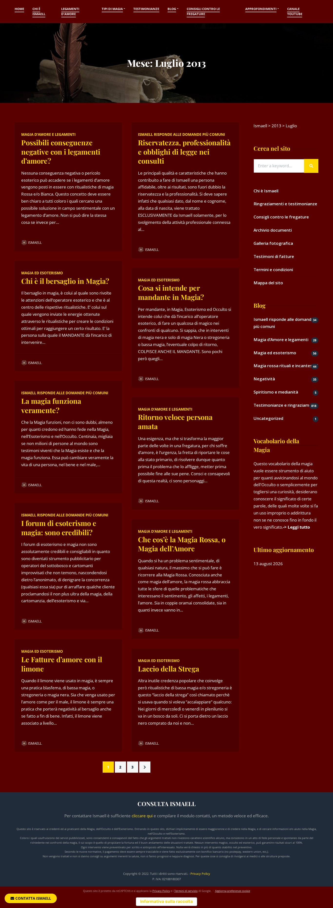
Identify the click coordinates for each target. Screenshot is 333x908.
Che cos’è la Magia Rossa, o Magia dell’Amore (181, 544)
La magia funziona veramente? (51, 405)
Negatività (264, 379)
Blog (171, 9)
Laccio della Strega (168, 668)
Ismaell (35, 242)
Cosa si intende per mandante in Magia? (171, 292)
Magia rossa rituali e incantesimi (286, 365)
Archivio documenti (273, 230)
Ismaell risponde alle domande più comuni (64, 392)
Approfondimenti (260, 9)
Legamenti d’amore (70, 11)
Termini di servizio (186, 891)
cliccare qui (142, 816)
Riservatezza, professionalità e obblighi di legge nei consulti (184, 151)
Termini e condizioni (273, 269)
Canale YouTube (294, 11)
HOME (19, 9)
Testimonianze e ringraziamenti (285, 405)
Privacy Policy (200, 873)
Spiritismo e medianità (276, 392)
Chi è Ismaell (38, 11)
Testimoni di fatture (274, 256)
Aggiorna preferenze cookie (232, 891)
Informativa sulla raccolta (166, 901)
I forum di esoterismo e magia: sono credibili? (58, 527)
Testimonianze (146, 9)
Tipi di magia (112, 9)
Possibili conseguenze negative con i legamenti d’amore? (60, 151)
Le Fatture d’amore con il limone (61, 664)
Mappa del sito (268, 283)
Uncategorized (268, 418)
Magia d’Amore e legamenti (48, 134)
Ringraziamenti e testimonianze (285, 204)
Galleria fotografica (273, 243)
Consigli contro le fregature (203, 11)
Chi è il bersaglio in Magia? (65, 281)
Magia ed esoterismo (42, 272)
